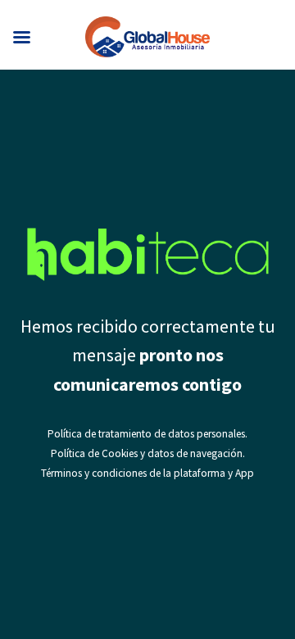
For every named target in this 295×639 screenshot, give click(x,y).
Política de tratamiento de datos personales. (147, 434)
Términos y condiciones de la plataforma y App (147, 473)
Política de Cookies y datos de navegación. (148, 453)
